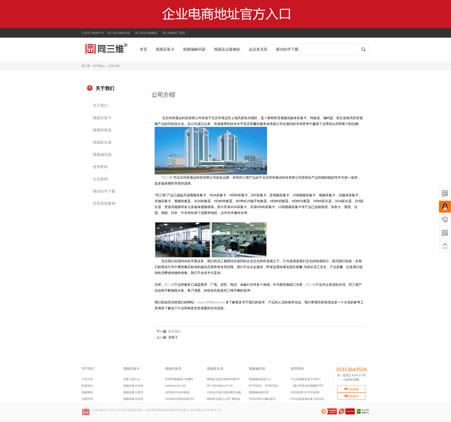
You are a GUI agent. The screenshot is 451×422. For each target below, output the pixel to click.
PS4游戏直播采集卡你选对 (307, 399)
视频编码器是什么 (260, 379)
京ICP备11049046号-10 (205, 410)
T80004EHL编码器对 (262, 399)
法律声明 (87, 399)
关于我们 (98, 66)
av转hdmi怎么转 (175, 385)
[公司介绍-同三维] (89, 49)
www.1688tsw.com (211, 302)
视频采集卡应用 (133, 399)
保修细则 (87, 392)
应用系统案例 (104, 203)
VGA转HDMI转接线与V (179, 399)
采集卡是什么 (131, 379)
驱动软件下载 (104, 191)
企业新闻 (100, 179)
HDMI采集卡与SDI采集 (305, 392)
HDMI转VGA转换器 (177, 392)
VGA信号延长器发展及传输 (224, 392)
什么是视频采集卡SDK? (306, 379)
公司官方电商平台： (94, 33)
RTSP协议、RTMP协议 (263, 385)
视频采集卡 (102, 118)
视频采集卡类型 (133, 392)
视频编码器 (102, 155)
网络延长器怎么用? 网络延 (223, 399)
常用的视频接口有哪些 (179, 379)
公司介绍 (113, 66)
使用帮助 (100, 167)
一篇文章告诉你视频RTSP (307, 385)
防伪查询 (351, 396)
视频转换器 (102, 130)
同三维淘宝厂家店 (174, 33)
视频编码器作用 (258, 392)
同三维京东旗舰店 (146, 33)
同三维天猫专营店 (119, 33)
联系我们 (174, 331)
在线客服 (351, 389)
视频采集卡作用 (133, 385)
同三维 (86, 66)
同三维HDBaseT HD (220, 385)
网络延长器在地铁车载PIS (223, 379)
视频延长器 (102, 142)
